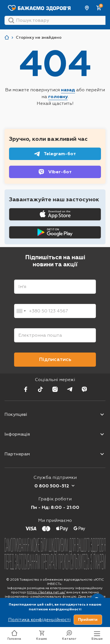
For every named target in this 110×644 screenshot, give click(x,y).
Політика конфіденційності (39, 619)
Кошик (41, 639)
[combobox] (20, 311)
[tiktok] (40, 389)
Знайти (11, 20)
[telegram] (69, 389)
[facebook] (25, 389)
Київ (87, 8)
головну (58, 96)
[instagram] (55, 389)
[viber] (84, 389)
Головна (14, 639)
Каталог (69, 639)
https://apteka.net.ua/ (46, 592)
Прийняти (88, 619)
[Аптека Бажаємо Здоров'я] (7, 37)
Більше (97, 639)
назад (68, 89)
